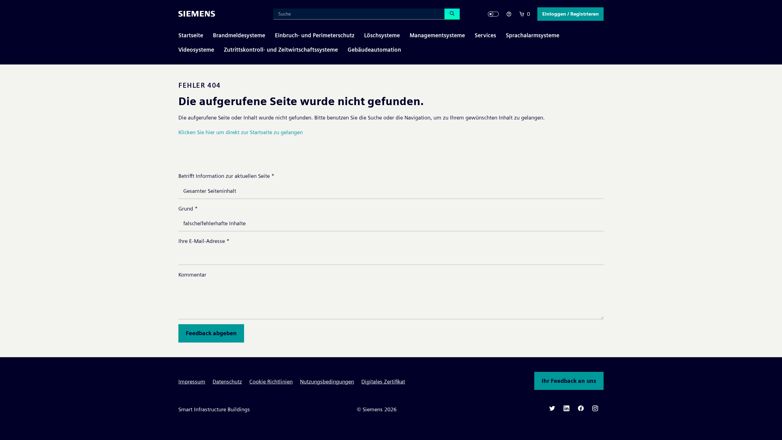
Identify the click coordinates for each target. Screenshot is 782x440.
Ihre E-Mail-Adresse (203, 241)
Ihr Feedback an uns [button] (569, 381)
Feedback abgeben (211, 333)
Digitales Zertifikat (383, 381)
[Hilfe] (509, 14)
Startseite (190, 35)
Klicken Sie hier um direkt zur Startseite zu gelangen (240, 132)
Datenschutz (227, 381)
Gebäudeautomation (374, 49)
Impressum (191, 381)
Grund (188, 208)
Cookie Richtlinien (271, 381)
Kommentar (192, 274)
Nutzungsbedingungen (327, 381)
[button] (570, 14)
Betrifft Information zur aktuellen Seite (226, 176)
